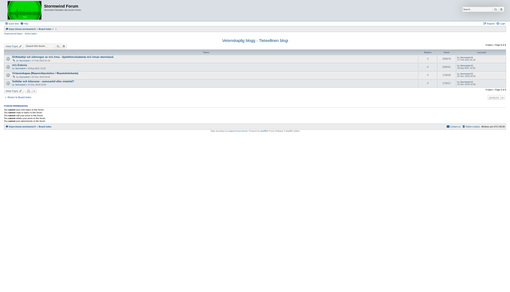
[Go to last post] (472, 57)
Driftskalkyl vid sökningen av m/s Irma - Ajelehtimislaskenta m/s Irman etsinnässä (62, 56)
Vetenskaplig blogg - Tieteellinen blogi (255, 40)
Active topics (31, 33)
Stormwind (24, 60)
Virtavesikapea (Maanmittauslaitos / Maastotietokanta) (45, 73)
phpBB (263, 131)
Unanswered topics (13, 33)
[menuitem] (24, 23)
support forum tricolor (238, 131)
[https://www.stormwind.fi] (24, 10)
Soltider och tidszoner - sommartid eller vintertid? (43, 81)
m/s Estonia (19, 65)
